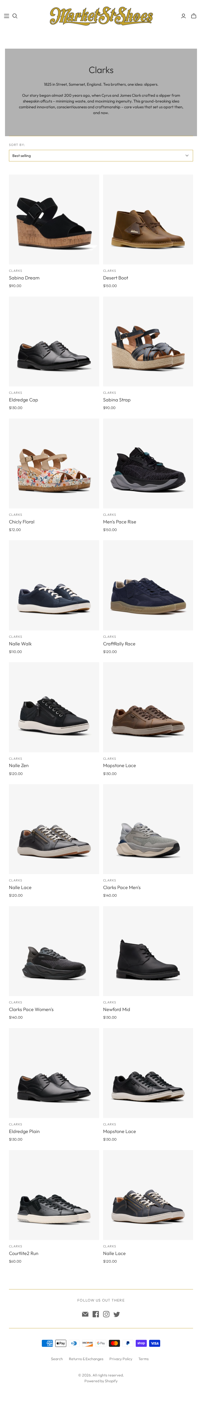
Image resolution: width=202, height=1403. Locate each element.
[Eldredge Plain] (54, 1073)
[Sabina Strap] (148, 341)
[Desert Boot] (148, 219)
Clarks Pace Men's (122, 887)
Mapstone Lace (119, 765)
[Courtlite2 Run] (54, 1195)
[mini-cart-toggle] (193, 16)
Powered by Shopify (101, 1381)
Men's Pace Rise (119, 522)
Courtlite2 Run (23, 1253)
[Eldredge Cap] (54, 341)
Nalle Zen (19, 765)
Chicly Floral (21, 522)
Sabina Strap (117, 400)
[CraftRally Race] (148, 585)
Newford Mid (116, 1009)
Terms (143, 1358)
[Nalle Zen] (54, 707)
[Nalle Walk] (54, 585)
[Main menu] (6, 16)
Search (57, 1358)
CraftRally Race (119, 644)
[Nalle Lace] (54, 829)
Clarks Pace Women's (31, 1009)
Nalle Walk (20, 644)
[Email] (85, 1314)
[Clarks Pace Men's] (148, 829)
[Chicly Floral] (54, 463)
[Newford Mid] (148, 951)
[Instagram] (106, 1314)
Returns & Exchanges (86, 1358)
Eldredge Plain (24, 1131)
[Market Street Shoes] (101, 15)
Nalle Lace (20, 887)
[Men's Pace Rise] (148, 463)
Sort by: (17, 145)
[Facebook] (96, 1314)
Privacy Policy (120, 1358)
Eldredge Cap (23, 400)
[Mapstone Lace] (148, 707)
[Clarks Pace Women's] (54, 951)
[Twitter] (117, 1314)
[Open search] (15, 16)
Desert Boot (115, 278)
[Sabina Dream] (54, 219)
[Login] (183, 16)
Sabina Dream (24, 278)
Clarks (15, 271)
